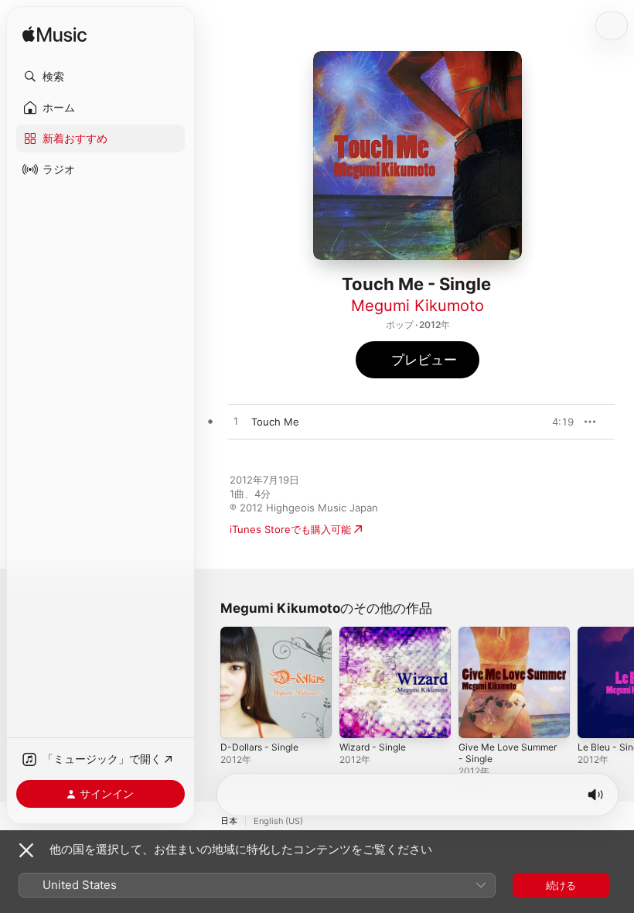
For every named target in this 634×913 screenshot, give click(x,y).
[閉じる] (26, 850)
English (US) (278, 821)
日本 (228, 821)
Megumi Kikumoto (417, 305)
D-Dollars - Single (259, 747)
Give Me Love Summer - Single (507, 752)
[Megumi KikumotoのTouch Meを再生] (235, 422)
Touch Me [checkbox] (275, 421)
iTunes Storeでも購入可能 (290, 529)
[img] (54, 35)
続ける (561, 885)
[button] (100, 76)
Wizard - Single (372, 747)
